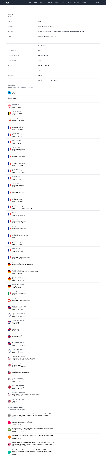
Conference (49, 2)
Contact (84, 2)
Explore (62, 2)
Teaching (76, 2)
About (35, 2)
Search (69, 2)
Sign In (97, 2)
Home (29, 2)
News (56, 2)
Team (41, 2)
